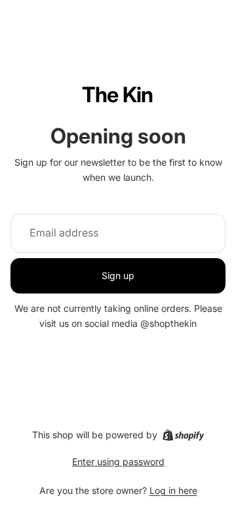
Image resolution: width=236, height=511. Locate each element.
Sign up (118, 275)
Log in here (173, 490)
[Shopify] (183, 435)
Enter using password (118, 461)
